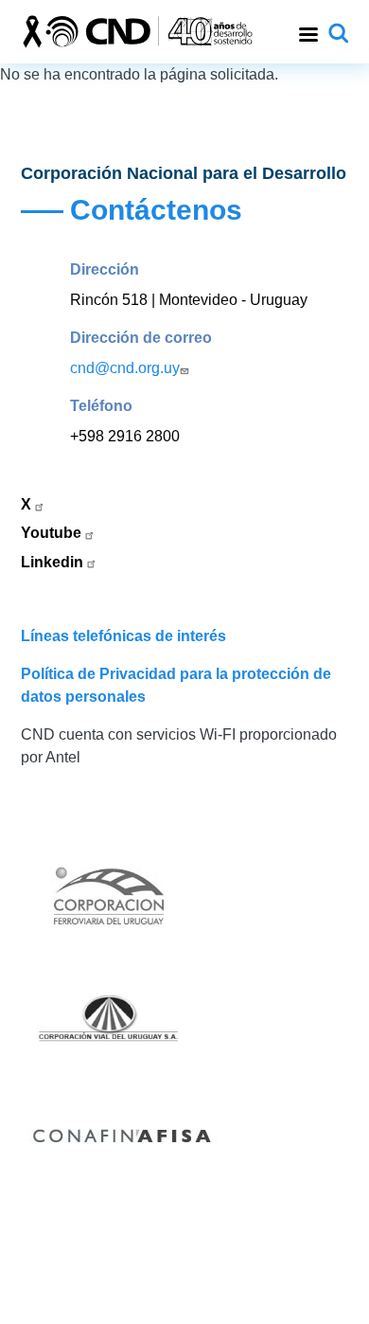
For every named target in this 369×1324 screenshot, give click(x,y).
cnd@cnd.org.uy (125, 368)
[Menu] (307, 32)
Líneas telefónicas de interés (123, 636)
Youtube (53, 533)
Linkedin (54, 562)
